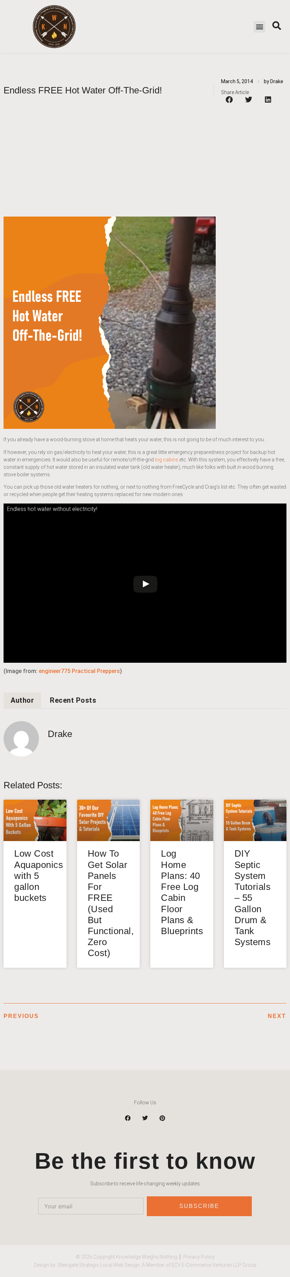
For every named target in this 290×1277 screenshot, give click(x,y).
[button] (259, 27)
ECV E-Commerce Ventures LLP (206, 1265)
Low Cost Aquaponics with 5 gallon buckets (38, 875)
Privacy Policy (199, 1257)
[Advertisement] (145, 159)
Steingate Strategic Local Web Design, (100, 1265)
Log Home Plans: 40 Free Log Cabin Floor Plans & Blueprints (182, 892)
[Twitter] (145, 1118)
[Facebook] (127, 1118)
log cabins (166, 459)
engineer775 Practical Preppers (79, 671)
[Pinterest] (162, 1118)
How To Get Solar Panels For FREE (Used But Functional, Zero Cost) (111, 903)
